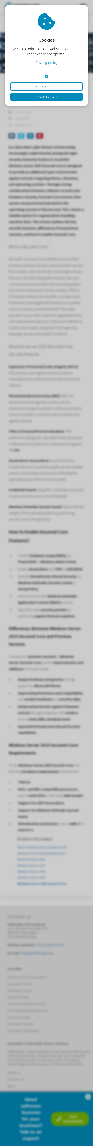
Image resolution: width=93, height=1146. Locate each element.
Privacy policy (46, 62)
